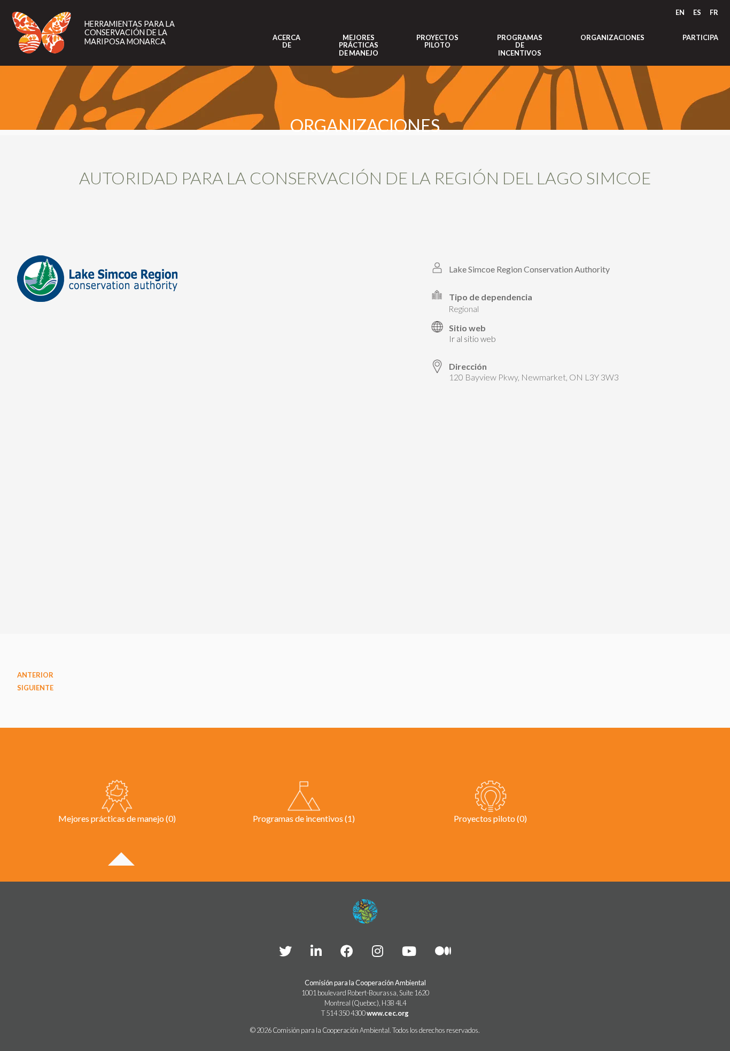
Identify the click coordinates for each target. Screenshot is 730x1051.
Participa (700, 37)
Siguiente (35, 687)
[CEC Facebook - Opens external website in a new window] (347, 951)
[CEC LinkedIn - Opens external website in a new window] (316, 951)
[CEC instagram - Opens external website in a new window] (377, 951)
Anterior (35, 675)
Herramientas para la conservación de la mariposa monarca (129, 33)
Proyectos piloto (437, 41)
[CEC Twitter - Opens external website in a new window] (285, 951)
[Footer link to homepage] (365, 911)
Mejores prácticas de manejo (358, 45)
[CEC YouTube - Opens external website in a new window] (409, 951)
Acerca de (286, 41)
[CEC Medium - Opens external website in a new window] (443, 951)
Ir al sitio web (472, 339)
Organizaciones (612, 37)
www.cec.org (388, 1013)
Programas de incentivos (519, 45)
